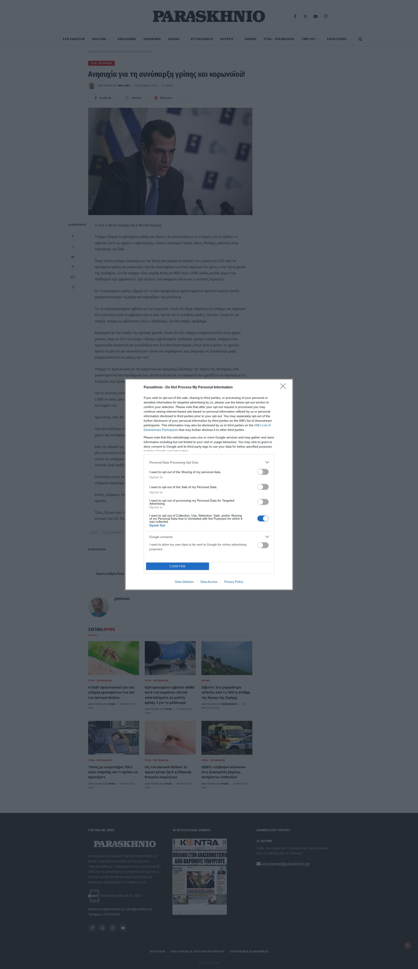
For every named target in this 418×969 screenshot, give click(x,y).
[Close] (284, 387)
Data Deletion (184, 581)
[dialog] (209, 484)
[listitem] (209, 462)
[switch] (263, 472)
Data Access (209, 581)
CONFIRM (178, 566)
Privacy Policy (233, 581)
